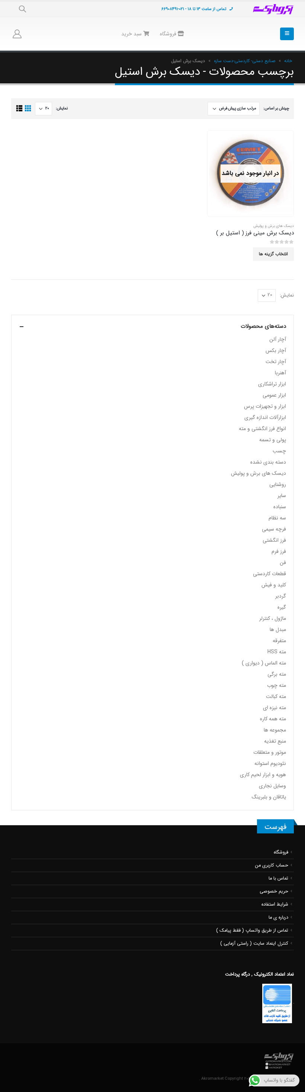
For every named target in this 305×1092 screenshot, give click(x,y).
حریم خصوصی (274, 891)
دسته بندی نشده (268, 462)
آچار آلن (277, 339)
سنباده (279, 507)
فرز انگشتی (274, 540)
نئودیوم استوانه (270, 763)
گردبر (280, 596)
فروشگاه (169, 34)
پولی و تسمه (272, 440)
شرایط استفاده (274, 904)
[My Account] (17, 34)
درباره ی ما (278, 917)
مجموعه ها (275, 730)
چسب (279, 451)
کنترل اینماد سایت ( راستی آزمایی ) (254, 943)
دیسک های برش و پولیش (273, 226)
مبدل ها (278, 629)
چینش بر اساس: (276, 108)
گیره (281, 607)
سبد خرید (132, 34)
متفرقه (279, 641)
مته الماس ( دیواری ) (264, 663)
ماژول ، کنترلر (272, 618)
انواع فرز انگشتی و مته (262, 429)
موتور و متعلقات (269, 752)
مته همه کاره (273, 719)
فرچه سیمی (274, 529)
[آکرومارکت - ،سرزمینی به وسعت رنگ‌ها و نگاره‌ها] (273, 9)
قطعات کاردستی (269, 574)
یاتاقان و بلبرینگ (269, 797)
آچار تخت (276, 362)
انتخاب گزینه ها (273, 253)
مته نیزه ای (274, 708)
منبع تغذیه (275, 741)
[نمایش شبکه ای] (27, 108)
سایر (281, 495)
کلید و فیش (273, 585)
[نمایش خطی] (19, 108)
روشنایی (277, 484)
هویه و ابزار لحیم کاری (263, 775)
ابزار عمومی (274, 395)
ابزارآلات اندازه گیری (265, 417)
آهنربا (280, 373)
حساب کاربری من (271, 865)
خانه (288, 60)
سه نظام (277, 518)
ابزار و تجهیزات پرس (265, 406)
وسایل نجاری (272, 786)
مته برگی (276, 674)
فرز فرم (279, 551)
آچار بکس (276, 350)
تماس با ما (278, 878)
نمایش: (62, 108)
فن (283, 562)
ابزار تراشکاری (272, 384)
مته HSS (276, 652)
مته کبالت (276, 696)
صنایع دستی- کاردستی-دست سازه (244, 60)
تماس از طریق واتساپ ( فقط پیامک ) (252, 930)
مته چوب (276, 685)
